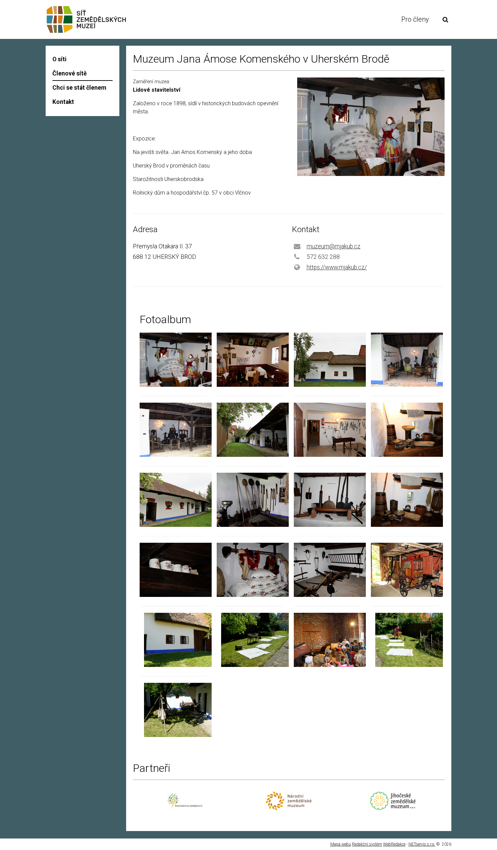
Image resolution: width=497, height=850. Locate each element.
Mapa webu (340, 844)
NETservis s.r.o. (421, 844)
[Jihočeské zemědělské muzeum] (393, 808)
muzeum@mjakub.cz (333, 246)
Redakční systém (367, 844)
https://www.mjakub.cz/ (337, 267)
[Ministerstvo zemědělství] (185, 812)
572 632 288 (323, 256)
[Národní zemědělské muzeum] (288, 808)
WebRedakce (394, 844)
